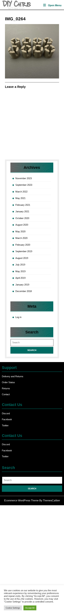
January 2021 (22, 211)
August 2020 (21, 224)
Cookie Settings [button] (13, 608)
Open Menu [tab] (55, 5)
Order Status (8, 382)
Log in (18, 317)
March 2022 (21, 191)
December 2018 (23, 291)
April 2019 (20, 278)
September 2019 (23, 251)
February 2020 (22, 244)
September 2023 (23, 185)
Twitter (5, 425)
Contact (6, 394)
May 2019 (20, 271)
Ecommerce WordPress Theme (21, 500)
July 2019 (20, 264)
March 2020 (21, 238)
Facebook (7, 419)
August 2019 (21, 258)
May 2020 (20, 231)
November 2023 (23, 178)
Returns (6, 388)
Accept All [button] (29, 608)
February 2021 (22, 205)
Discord (6, 413)
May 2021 (20, 198)
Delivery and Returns (12, 376)
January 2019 (22, 284)
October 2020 (22, 218)
